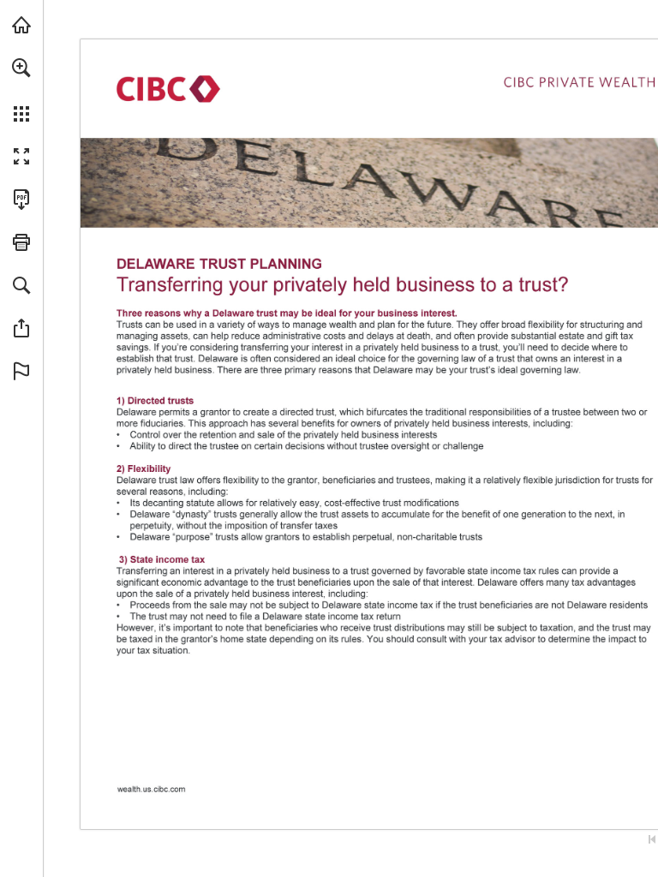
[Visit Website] (154, 795)
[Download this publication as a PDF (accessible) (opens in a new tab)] (21, 199)
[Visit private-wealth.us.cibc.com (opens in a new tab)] (21, 24)
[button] (21, 67)
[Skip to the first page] (652, 839)
